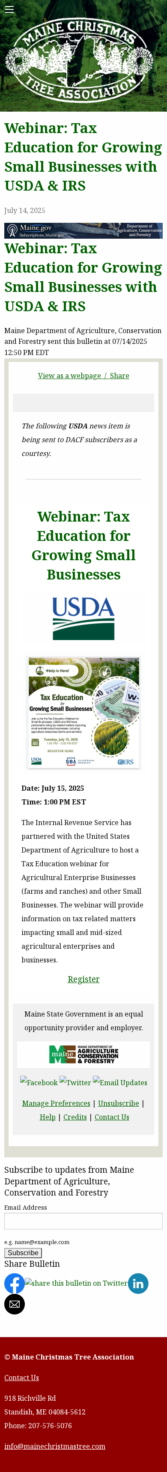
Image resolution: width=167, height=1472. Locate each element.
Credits (75, 1117)
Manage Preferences (56, 1103)
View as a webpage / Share (83, 375)
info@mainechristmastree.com (54, 1446)
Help (48, 1117)
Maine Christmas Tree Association (80, 61)
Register (84, 979)
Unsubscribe (118, 1103)
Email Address (25, 1207)
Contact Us (112, 1117)
